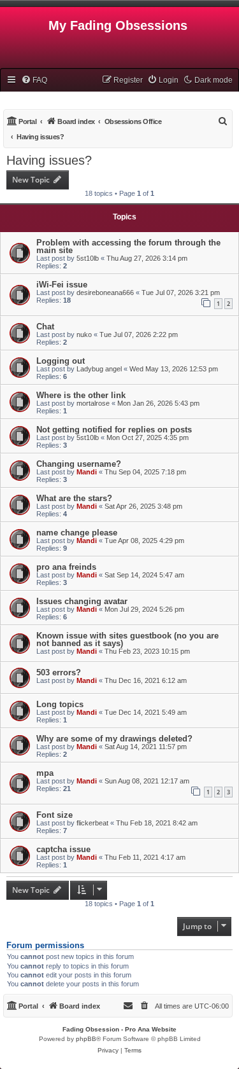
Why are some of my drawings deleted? (114, 738)
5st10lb (87, 258)
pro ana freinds (66, 567)
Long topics (59, 704)
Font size (54, 815)
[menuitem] (34, 80)
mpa (45, 773)
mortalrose (93, 403)
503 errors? (58, 672)
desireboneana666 (105, 292)
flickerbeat (92, 823)
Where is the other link (81, 395)
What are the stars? (74, 498)
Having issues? (49, 160)
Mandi (86, 472)
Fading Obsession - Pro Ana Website (119, 1029)
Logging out (60, 361)
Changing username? (78, 464)
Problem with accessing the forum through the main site (128, 246)
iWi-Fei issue (61, 284)
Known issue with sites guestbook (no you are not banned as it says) (127, 639)
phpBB (86, 1038)
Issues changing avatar (81, 601)
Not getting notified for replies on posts (114, 429)
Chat (45, 326)
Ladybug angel (99, 369)
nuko (84, 334)
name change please (76, 532)
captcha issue (63, 849)
